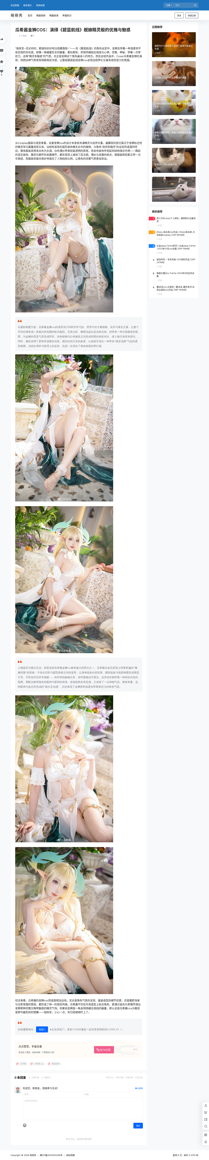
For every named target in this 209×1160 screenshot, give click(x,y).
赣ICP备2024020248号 (51, 1155)
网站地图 (70, 1155)
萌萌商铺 (40, 5)
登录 (179, 15)
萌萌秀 (32, 1155)
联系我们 (27, 5)
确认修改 (139, 1088)
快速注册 (192, 15)
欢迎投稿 (15, 5)
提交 (138, 1126)
